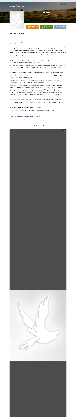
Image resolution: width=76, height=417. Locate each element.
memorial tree (23, 116)
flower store (39, 116)
